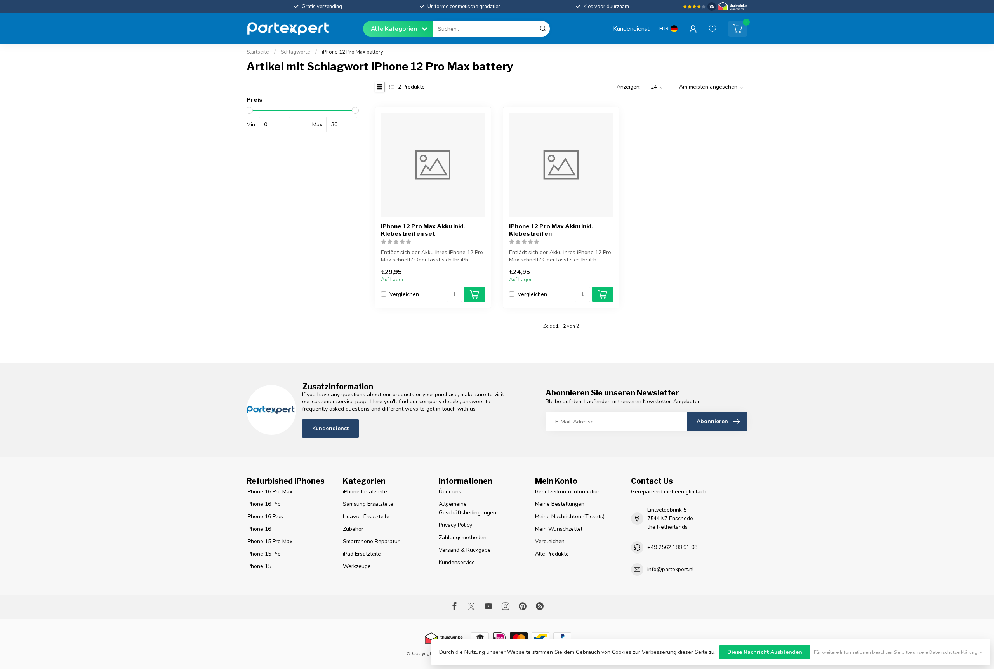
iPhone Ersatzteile (365, 491)
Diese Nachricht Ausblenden (764, 652)
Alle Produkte (552, 554)
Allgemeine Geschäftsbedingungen (467, 508)
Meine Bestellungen (559, 504)
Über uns (450, 491)
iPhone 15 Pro (264, 554)
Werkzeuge (357, 566)
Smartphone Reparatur (371, 541)
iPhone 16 (259, 529)
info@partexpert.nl (670, 569)
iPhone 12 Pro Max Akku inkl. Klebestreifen (551, 230)
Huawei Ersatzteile (366, 516)
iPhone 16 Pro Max (269, 491)
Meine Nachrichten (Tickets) (570, 516)
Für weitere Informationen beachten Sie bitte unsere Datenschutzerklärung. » (898, 652)
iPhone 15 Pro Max (269, 541)
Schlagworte (295, 52)
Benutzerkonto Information (568, 491)
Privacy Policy (455, 525)
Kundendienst (631, 28)
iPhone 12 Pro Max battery (352, 52)
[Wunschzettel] (712, 29)
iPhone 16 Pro (264, 504)
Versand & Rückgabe (465, 550)
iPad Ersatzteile (362, 554)
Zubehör (353, 529)
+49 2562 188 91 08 (672, 547)
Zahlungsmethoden (463, 537)
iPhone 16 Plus (265, 516)
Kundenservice (457, 562)
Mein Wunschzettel (558, 529)
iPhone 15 (259, 566)
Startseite (258, 52)
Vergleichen (404, 294)
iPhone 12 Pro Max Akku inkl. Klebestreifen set (423, 230)
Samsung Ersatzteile (368, 504)
